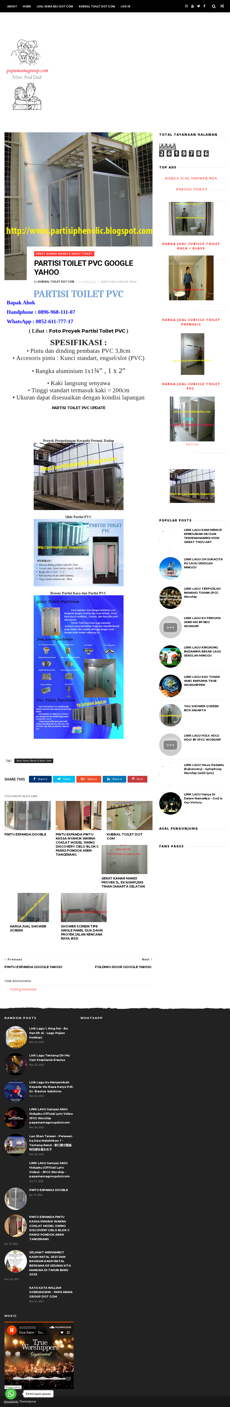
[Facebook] (204, 6)
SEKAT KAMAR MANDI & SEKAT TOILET (33, 19)
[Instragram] (186, 6)
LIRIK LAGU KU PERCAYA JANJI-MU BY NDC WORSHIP (202, 622)
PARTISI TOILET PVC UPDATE (78, 408)
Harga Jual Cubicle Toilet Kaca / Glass (191, 246)
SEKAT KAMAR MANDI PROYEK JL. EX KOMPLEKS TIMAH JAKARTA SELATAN (123, 882)
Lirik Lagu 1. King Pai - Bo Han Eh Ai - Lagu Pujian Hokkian (48, 1033)
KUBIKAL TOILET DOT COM (97, 6)
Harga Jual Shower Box (191, 178)
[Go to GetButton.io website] (11, 1402)
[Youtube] (192, 6)
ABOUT (12, 6)
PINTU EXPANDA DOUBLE (25, 834)
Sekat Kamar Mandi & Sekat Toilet (64, 253)
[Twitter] (198, 6)
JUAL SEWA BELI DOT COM (55, 6)
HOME (27, 6)
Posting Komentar (23, 989)
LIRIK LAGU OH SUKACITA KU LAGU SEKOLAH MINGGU (203, 563)
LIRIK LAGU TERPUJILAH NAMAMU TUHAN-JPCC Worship (202, 592)
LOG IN (125, 6)
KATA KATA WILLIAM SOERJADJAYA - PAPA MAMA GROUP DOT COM (50, 1292)
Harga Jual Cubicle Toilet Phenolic (191, 322)
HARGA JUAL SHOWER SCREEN (28, 928)
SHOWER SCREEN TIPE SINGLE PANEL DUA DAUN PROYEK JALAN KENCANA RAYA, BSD (82, 932)
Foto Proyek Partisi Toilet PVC (87, 331)
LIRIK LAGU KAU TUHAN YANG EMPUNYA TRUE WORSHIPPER (202, 681)
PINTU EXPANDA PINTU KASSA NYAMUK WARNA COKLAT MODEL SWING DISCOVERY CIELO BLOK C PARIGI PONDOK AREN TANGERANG (77, 844)
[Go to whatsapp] (10, 1393)
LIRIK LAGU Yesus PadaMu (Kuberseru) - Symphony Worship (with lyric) (204, 769)
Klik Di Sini (192, 444)
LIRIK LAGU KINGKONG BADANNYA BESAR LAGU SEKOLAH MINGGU (202, 651)
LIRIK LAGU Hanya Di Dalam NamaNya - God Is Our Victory (203, 798)
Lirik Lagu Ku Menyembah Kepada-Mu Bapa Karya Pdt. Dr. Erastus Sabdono (51, 1086)
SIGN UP (71, 19)
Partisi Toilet (191, 189)
